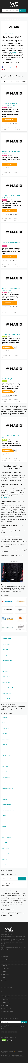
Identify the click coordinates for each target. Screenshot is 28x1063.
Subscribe (22, 878)
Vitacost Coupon (6, 682)
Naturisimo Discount (6, 638)
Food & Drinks (5, 848)
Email (4, 129)
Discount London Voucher (8, 687)
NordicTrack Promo (7, 1005)
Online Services (5, 761)
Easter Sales (5, 766)
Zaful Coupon (5, 649)
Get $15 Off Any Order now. (9, 379)
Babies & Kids (5, 859)
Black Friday (5, 750)
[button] (5, 67)
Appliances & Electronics (7, 788)
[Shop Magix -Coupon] (14, 27)
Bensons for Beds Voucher (8, 666)
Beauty (3, 782)
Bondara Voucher (6, 1002)
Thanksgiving (5, 733)
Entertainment (5, 799)
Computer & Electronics (7, 853)
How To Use (5, 962)
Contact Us (5, 980)
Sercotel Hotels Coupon (8, 1011)
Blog (4, 977)
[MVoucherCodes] (14, 4)
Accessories (4, 717)
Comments (17, 129)
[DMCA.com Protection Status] (7, 1040)
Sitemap (4, 971)
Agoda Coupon (6, 999)
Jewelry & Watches (6, 837)
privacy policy (20, 1026)
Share (16, 127)
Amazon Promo (6, 991)
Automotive (4, 864)
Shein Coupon (5, 671)
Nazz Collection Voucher (7, 698)
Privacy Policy (6, 974)
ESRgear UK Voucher (7, 660)
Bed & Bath (4, 826)
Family (3, 821)
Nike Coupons (6, 996)
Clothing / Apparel (6, 755)
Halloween (4, 744)
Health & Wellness (6, 777)
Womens (4, 815)
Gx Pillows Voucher (6, 676)
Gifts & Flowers (5, 728)
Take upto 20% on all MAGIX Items (11, 334)
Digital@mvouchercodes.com (10, 949)
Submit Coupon (6, 959)
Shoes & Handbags (6, 804)
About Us (5, 965)
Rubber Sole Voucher (7, 693)
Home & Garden (5, 771)
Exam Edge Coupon (6, 655)
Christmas (4, 722)
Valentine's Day (5, 739)
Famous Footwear (6, 832)
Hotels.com (5, 993)
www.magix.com (14, 52)
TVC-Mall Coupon (6, 644)
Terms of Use (6, 968)
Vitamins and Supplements (8, 810)
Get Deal (8, 120)
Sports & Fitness (6, 842)
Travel (3, 793)
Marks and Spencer (7, 1008)
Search (22, 10)
